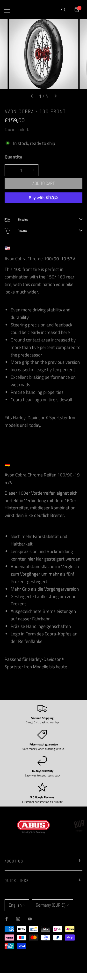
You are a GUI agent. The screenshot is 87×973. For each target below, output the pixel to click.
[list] (43, 61)
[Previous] (32, 96)
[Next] (55, 96)
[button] (76, 9)
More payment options (43, 206)
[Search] (63, 9)
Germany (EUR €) (50, 905)
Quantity (13, 156)
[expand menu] (7, 9)
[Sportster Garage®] (37, 10)
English (15, 905)
